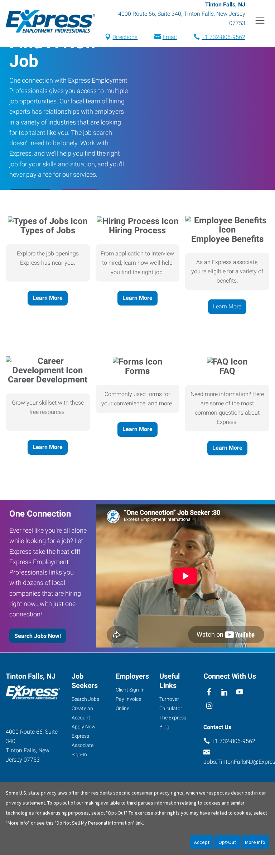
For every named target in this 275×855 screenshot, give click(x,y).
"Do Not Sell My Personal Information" (95, 823)
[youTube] (240, 692)
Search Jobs (85, 699)
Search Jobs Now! (37, 635)
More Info (255, 842)
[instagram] (209, 706)
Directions (125, 37)
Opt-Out (227, 842)
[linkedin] (224, 692)
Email (170, 37)
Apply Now (84, 726)
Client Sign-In (130, 690)
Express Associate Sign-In (82, 745)
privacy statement (25, 803)
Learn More (48, 297)
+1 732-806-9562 (223, 37)
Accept (201, 842)
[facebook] (209, 692)
